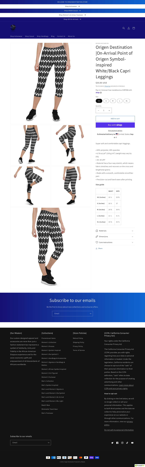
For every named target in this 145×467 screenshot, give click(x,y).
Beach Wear (46, 405)
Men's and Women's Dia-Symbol (53, 393)
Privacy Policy (78, 346)
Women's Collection (49, 342)
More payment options (115, 130)
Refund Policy (78, 338)
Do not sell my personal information (119, 430)
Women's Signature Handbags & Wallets (53, 363)
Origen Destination (69, 462)
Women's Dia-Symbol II (50, 354)
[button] (123, 28)
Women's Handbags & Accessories (54, 358)
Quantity (98, 106)
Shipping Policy (78, 342)
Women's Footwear (49, 377)
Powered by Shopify (79, 462)
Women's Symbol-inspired (51, 350)
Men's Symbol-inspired (50, 385)
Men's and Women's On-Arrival (53, 397)
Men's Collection (48, 381)
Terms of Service (79, 350)
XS (99, 101)
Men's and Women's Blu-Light (52, 401)
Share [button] (100, 248)
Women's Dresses (48, 346)
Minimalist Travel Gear (50, 409)
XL (127, 101)
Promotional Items (49, 338)
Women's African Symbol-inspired (54, 369)
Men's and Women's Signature (53, 389)
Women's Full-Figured (50, 373)
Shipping (107, 86)
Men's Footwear (47, 413)
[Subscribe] (90, 313)
